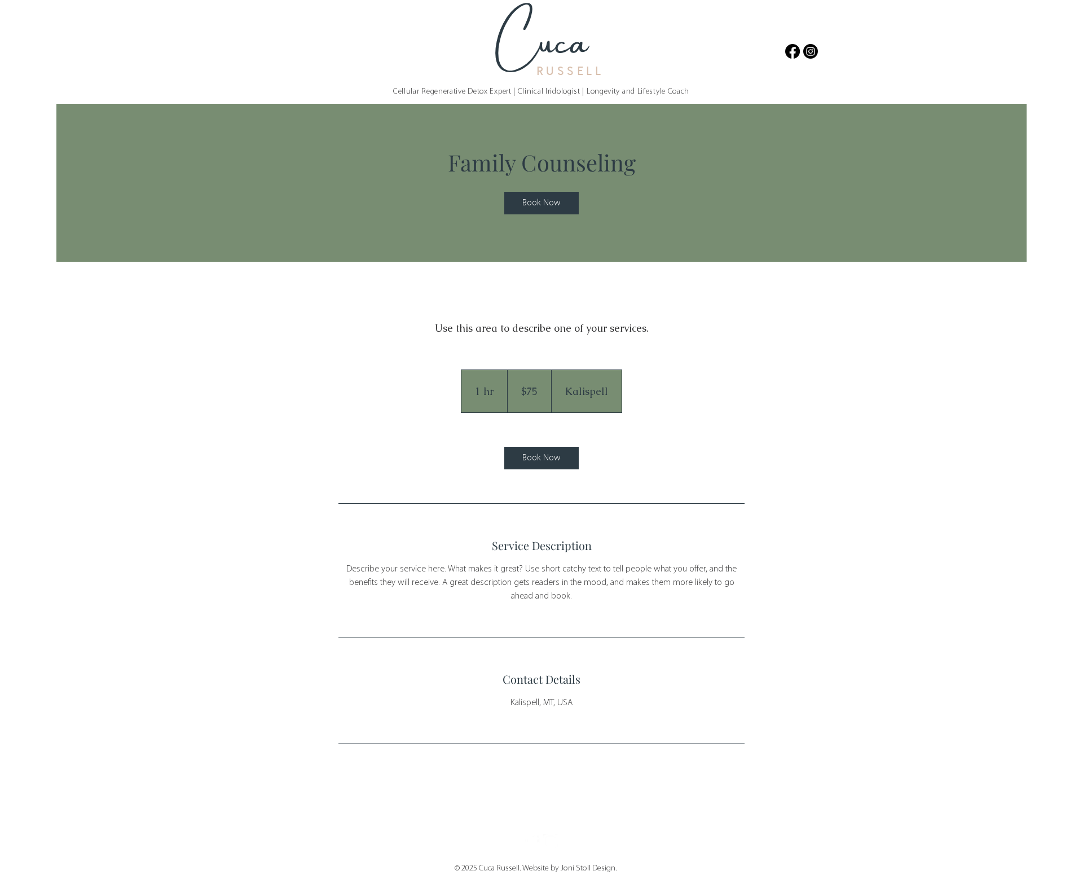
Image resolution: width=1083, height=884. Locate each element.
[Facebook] (792, 51)
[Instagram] (810, 51)
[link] (541, 203)
